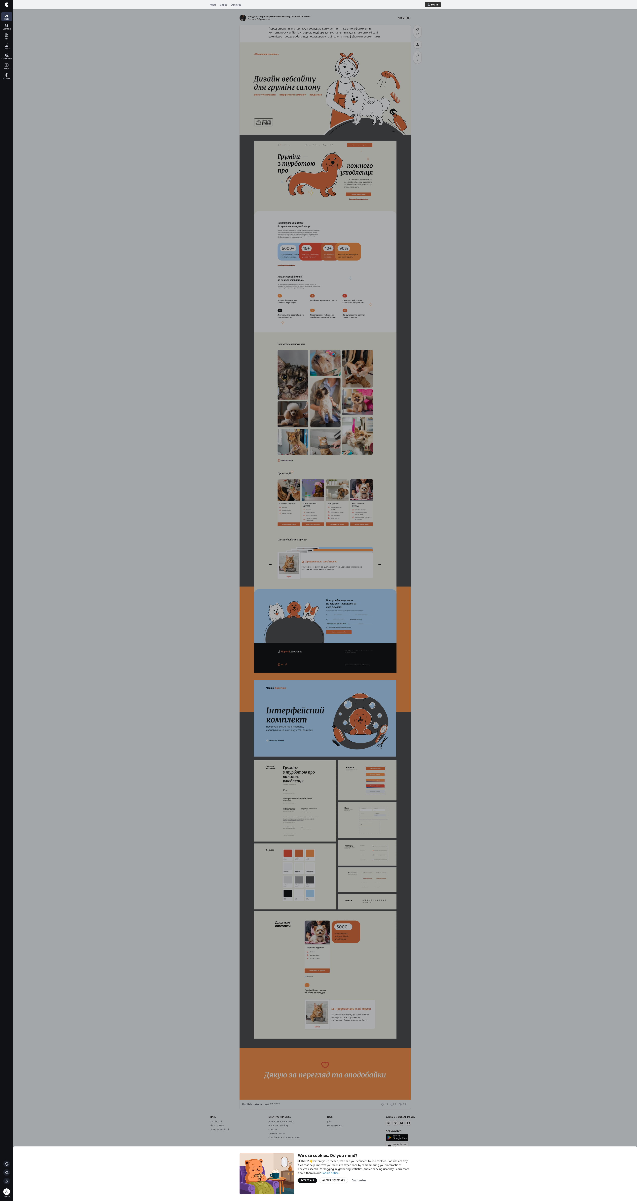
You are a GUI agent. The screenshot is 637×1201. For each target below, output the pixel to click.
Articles (236, 4)
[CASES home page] (6, 4)
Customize (359, 1180)
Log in (434, 4)
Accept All (307, 1180)
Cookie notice (330, 1173)
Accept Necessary (333, 1180)
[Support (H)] (6, 1164)
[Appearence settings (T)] (6, 1181)
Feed (213, 4)
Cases (223, 4)
